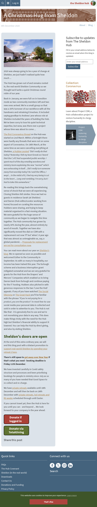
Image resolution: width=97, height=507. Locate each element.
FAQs (3, 464)
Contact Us (6, 480)
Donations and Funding (12, 484)
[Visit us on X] (58, 465)
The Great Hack (22, 294)
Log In (15, 3)
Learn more (72, 495)
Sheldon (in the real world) (14, 472)
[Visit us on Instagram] (64, 465)
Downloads (6, 476)
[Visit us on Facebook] (52, 465)
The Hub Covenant (10, 468)
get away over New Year (36, 357)
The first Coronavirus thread (17, 134)
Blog (90, 25)
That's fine (48, 502)
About (82, 25)
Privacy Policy (7, 488)
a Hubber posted (21, 151)
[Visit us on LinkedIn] (70, 465)
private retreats (19, 387)
